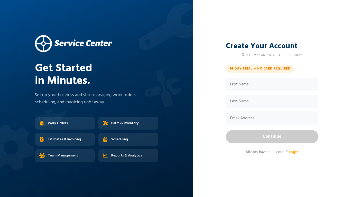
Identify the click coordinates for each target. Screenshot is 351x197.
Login (294, 152)
